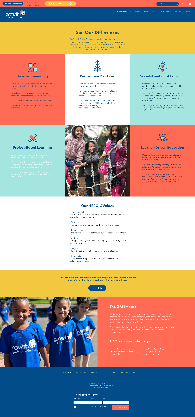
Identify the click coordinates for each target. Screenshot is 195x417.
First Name (76, 398)
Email (104, 398)
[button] (164, 12)
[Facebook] (185, 4)
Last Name (91, 398)
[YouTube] (189, 4)
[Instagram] (181, 4)
